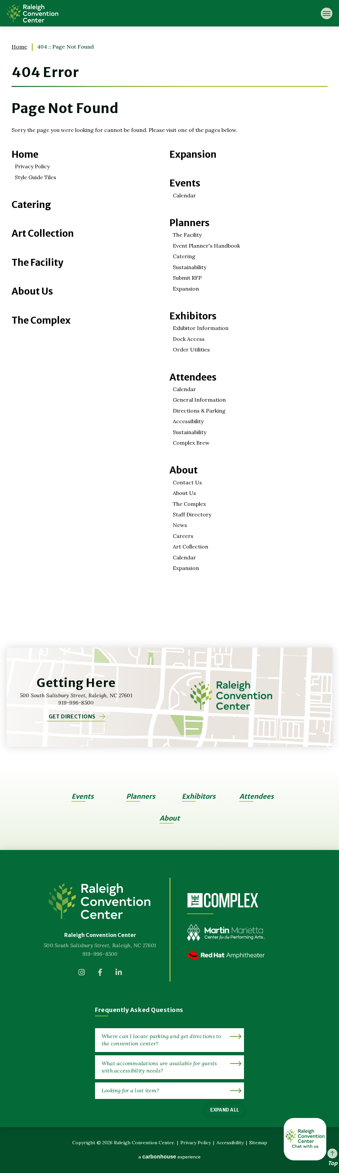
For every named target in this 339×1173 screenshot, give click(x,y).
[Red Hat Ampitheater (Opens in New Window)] (226, 960)
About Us (32, 291)
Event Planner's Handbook (206, 245)
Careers (183, 536)
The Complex (41, 320)
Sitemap (258, 1143)
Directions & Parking (199, 410)
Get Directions (72, 716)
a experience (169, 1157)
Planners (190, 223)
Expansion (193, 154)
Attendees (193, 377)
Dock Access (189, 339)
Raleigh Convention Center (32, 13)
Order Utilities (191, 349)
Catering (31, 205)
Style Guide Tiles (35, 177)
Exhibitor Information (200, 328)
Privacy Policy (32, 166)
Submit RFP (187, 277)
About (184, 470)
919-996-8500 (100, 954)
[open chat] (305, 1139)
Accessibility (188, 421)
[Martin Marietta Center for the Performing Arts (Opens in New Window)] (226, 937)
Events (185, 183)
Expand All (224, 1110)
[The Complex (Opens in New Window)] (222, 900)
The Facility (37, 262)
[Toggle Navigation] (326, 13)
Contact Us (187, 482)
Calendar (184, 195)
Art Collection (43, 233)
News (180, 525)
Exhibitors (193, 316)
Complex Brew (191, 442)
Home (19, 46)
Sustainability (189, 267)
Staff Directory (192, 514)
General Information (199, 399)
